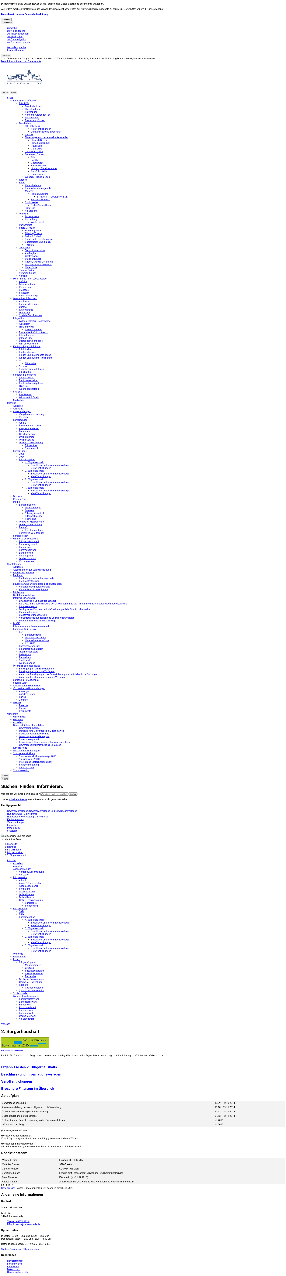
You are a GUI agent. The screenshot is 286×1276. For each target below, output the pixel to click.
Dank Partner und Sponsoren (46, 131)
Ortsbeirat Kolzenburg (30, 524)
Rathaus (11, 403)
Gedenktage (37, 162)
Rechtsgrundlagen (34, 530)
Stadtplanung (14, 564)
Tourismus (24, 247)
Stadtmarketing (21, 770)
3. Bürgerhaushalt (34, 470)
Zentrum (23, 699)
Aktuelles (18, 405)
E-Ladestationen (27, 284)
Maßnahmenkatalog (35, 637)
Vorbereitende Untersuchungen (29, 688)
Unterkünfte (31, 267)
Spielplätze (25, 371)
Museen (29, 191)
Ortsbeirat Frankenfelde (31, 521)
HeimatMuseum (39, 193)
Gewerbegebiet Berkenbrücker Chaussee (40, 745)
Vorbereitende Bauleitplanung (34, 586)
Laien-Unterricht (33, 329)
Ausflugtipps (31, 253)
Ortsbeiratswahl (27, 558)
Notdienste (24, 312)
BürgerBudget (20, 451)
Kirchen (23, 179)
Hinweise (24, 386)
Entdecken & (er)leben (24, 100)
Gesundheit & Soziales (25, 298)
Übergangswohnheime (31, 340)
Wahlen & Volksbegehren (26, 538)
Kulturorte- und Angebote (38, 188)
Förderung (18, 592)
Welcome (18, 719)
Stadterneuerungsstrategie (33, 615)
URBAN (17, 702)
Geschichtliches (33, 106)
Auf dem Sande (27, 694)
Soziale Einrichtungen (30, 315)
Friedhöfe (24, 103)
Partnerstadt (25, 225)
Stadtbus (24, 290)
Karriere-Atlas (20, 747)
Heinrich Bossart (39, 140)
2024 (21, 456)
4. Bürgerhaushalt (34, 462)
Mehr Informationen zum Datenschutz (21, 61)
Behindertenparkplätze (31, 383)
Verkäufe (23, 417)
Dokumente (25, 711)
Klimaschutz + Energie (24, 629)
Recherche (30, 518)
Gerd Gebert (37, 148)
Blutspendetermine (29, 304)
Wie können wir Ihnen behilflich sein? (20, 793)
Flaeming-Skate (33, 230)
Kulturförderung (33, 185)
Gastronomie (32, 256)
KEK (21, 631)
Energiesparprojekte (29, 646)
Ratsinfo (23, 527)
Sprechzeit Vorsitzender (31, 533)
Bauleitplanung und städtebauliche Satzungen (37, 583)
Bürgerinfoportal (27, 504)
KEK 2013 (30, 643)
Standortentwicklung (24, 753)
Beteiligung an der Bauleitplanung (37, 668)
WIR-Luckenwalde (28, 343)
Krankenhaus (26, 309)
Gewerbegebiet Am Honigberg (34, 736)
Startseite (12, 844)
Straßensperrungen (29, 295)
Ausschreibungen (22, 411)
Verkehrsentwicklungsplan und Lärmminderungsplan (46, 617)
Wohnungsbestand (29, 388)
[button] (25, 1044)
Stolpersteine (38, 174)
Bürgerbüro (31, 445)
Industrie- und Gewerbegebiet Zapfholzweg (41, 730)
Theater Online (26, 270)
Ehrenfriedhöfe (33, 109)
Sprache (6, 55)
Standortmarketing (29, 764)
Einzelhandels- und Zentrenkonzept (37, 600)
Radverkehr (25, 657)
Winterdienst (37, 222)
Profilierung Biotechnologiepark (35, 761)
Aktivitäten (24, 323)
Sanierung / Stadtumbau (26, 680)
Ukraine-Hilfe (25, 338)
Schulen (23, 366)
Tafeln (34, 160)
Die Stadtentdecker (29, 581)
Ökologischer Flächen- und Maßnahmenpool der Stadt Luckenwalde (54, 609)
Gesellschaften (27, 434)
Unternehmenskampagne (26, 750)
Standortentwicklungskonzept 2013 (37, 756)
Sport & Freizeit (27, 227)
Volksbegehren (27, 561)
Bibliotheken (25, 349)
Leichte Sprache (15, 50)
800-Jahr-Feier (32, 126)
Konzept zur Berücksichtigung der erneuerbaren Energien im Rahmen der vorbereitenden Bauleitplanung (73, 603)
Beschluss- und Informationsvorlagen (50, 465)
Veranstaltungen (27, 273)
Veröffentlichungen (41, 128)
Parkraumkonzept (28, 612)
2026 (21, 453)
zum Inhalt (12, 28)
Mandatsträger (33, 507)
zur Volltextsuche (16, 30)
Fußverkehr (25, 654)
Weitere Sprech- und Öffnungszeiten (20, 1249)
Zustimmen (7, 23)
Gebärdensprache (16, 47)
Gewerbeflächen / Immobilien (28, 725)
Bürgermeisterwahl (29, 541)
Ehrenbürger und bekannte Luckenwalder (46, 137)
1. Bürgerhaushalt (34, 487)
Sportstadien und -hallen (38, 242)
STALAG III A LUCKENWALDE (52, 196)
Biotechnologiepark (29, 739)
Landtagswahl (26, 555)
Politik (16, 501)
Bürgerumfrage (33, 634)
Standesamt (31, 448)
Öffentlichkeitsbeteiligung (26, 665)
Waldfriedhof (32, 117)
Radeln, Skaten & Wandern (39, 261)
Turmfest (30, 208)
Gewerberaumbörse (29, 728)
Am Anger (24, 691)
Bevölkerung (25, 394)
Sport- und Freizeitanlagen (39, 239)
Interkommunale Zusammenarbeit (31, 626)
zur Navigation (14, 36)
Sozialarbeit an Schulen (31, 369)
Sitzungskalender (34, 516)
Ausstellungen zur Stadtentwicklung (32, 569)
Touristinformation (35, 250)
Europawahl (25, 547)
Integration (18, 318)
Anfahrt (23, 281)
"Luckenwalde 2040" (29, 759)
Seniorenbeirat (26, 377)
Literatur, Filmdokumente (44, 168)
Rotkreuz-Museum (40, 199)
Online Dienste (26, 436)
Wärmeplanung (27, 663)
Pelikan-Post (19, 499)
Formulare (24, 431)
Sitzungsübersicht (34, 513)
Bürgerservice (20, 420)
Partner (23, 708)
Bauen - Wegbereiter (23, 572)
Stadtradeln (25, 660)
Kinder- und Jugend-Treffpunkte (35, 357)
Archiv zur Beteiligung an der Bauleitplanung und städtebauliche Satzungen (58, 674)
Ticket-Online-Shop (41, 205)
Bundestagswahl (28, 544)
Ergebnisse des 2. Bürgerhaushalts (29, 1067)
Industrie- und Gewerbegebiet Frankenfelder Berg (44, 742)
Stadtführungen (33, 258)
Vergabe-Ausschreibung (31, 414)
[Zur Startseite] (24, 89)
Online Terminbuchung (31, 442)
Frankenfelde (32, 216)
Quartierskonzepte (28, 651)
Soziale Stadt (20, 682)
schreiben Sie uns (18, 799)
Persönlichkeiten (39, 171)
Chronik (29, 134)
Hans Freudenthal (40, 143)
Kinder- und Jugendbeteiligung (35, 355)
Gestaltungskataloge (24, 595)
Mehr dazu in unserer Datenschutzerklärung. (25, 14)
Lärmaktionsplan (28, 606)
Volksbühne (31, 210)
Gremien (29, 510)
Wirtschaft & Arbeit (29, 397)
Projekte (23, 705)
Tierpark (29, 244)
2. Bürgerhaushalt (34, 479)
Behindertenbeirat (28, 380)
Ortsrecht (18, 496)
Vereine (23, 275)
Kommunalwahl (27, 550)
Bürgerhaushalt (27, 459)
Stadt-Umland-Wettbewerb (27, 685)
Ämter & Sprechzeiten (30, 425)
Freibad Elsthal (33, 236)
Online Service (26, 439)
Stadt (10, 97)
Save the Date (26, 767)
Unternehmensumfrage (37, 640)
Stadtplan (24, 292)
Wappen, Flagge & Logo (37, 177)
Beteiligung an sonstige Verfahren (37, 671)
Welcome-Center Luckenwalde (34, 321)
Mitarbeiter (30, 363)
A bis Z (22, 422)
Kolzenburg (31, 112)
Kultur (22, 182)
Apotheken (24, 301)
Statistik (17, 391)
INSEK (16, 623)
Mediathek (18, 400)
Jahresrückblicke (34, 151)
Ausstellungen (38, 165)
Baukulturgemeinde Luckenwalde (36, 578)
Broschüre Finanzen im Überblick (27, 1089)
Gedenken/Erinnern (35, 154)
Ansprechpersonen (29, 428)
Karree (22, 696)
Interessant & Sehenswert (38, 264)
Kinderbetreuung (27, 352)
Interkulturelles (26, 335)
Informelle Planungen (24, 598)
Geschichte (25, 123)
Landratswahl (26, 552)
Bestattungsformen (35, 120)
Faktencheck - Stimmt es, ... (33, 332)
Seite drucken (8, 1188)
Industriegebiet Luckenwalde (34, 733)
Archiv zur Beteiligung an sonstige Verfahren (42, 677)
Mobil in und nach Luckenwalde (29, 278)
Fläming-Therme (33, 233)
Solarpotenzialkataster (31, 648)
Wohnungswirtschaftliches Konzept (37, 620)
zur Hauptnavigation (18, 33)
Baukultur (18, 575)
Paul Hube (36, 145)
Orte (33, 157)
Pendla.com (25, 287)
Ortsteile (23, 213)
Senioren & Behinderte (24, 374)
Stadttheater (31, 202)
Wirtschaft (12, 713)
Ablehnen (6, 19)
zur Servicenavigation (18, 42)
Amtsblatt (18, 408)
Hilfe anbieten (26, 326)
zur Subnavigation (16, 39)
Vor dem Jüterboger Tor (37, 114)
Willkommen (19, 716)
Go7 (21, 360)
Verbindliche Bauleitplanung (34, 589)
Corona (23, 307)
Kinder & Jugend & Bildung (27, 346)
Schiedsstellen (20, 535)
